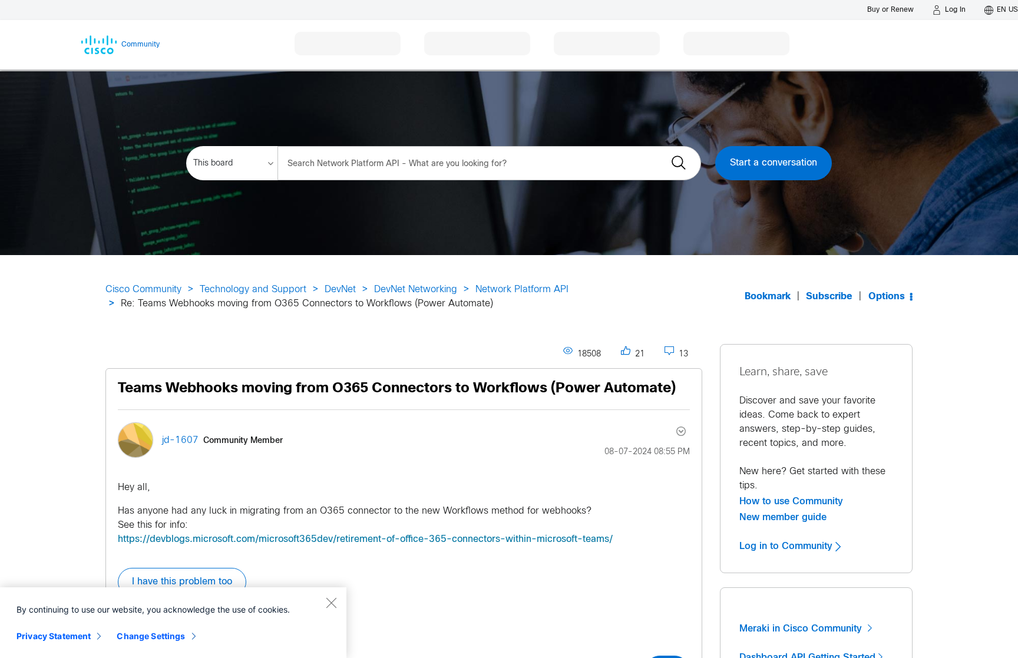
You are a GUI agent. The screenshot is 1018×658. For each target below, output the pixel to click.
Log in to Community (787, 546)
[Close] (331, 603)
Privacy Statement (53, 636)
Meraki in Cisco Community (802, 628)
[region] (173, 622)
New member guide (783, 517)
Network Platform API (522, 289)
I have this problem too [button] (182, 581)
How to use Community (791, 501)
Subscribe (829, 296)
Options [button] (886, 296)
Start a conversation (773, 162)
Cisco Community (143, 289)
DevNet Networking (415, 289)
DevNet (340, 289)
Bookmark (768, 296)
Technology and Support (253, 289)
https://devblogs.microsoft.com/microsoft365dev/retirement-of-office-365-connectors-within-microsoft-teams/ (365, 539)
